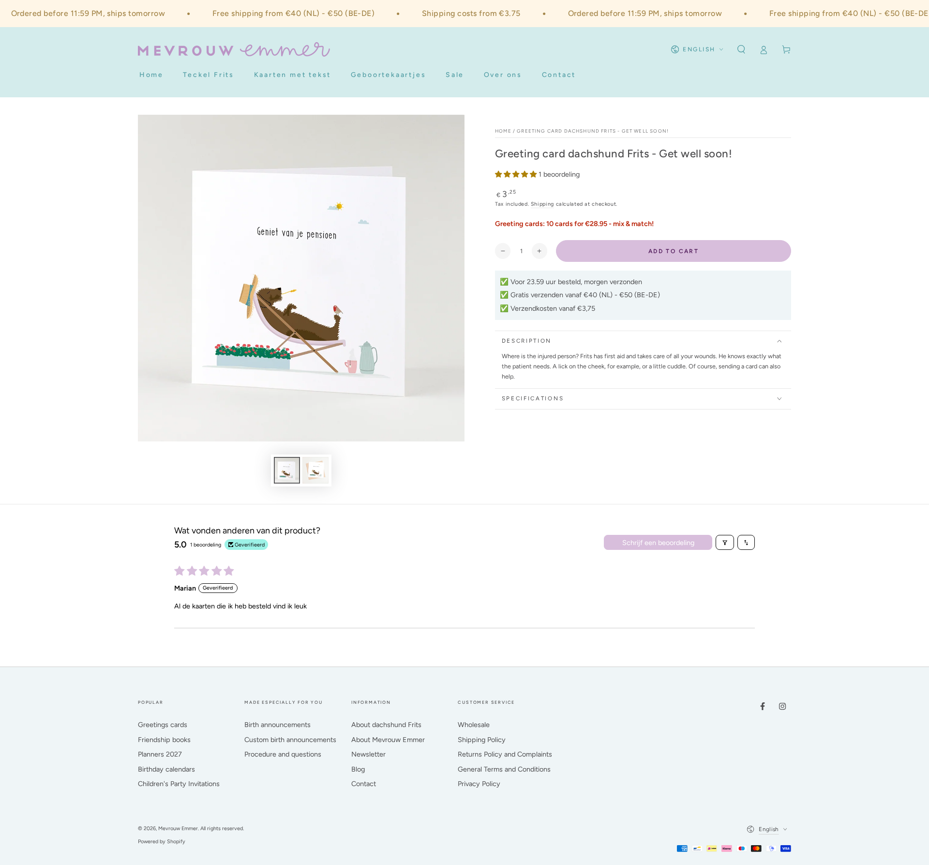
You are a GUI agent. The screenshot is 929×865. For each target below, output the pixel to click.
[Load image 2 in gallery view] (315, 470)
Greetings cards (162, 724)
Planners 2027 (160, 754)
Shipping (542, 204)
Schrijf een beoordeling (658, 542)
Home (503, 131)
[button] (741, 49)
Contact (363, 783)
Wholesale (474, 724)
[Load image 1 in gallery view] (287, 470)
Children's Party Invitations (179, 783)
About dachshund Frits (386, 724)
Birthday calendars (166, 769)
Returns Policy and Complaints (505, 754)
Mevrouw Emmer (178, 828)
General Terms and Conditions (504, 769)
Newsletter (368, 754)
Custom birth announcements (290, 739)
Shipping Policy (482, 739)
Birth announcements (277, 724)
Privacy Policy (479, 783)
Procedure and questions (282, 754)
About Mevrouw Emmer (388, 739)
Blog (358, 769)
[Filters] (725, 542)
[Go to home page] (234, 49)
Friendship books (164, 739)
